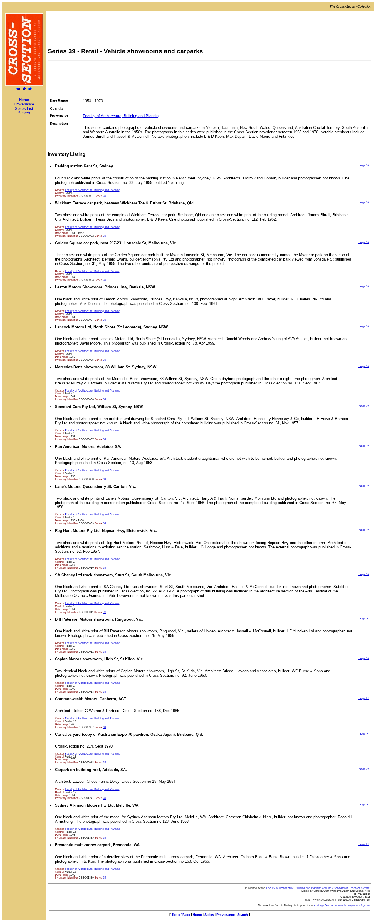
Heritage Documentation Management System (342, 905)
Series (209, 914)
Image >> (363, 165)
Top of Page (181, 914)
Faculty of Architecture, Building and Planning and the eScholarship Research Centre (318, 887)
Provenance (24, 104)
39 (104, 195)
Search (24, 113)
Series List (24, 108)
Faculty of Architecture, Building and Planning (121, 116)
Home (24, 100)
